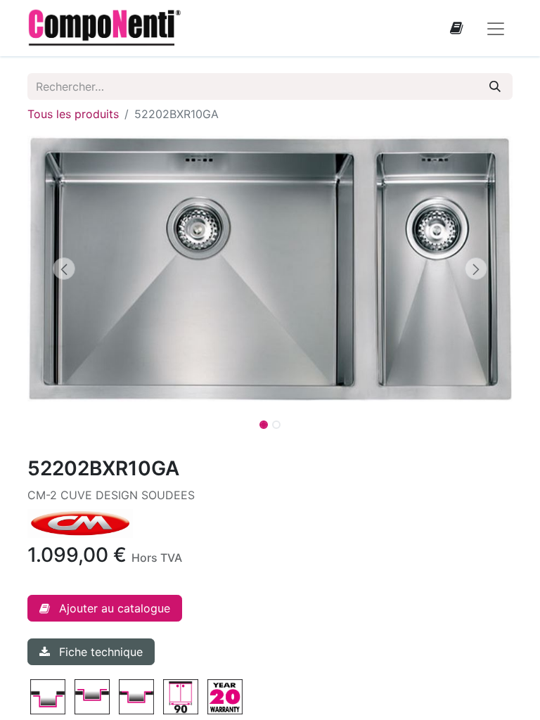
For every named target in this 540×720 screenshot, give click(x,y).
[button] (64, 268)
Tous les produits (73, 114)
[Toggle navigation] (496, 28)
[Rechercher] (495, 86)
